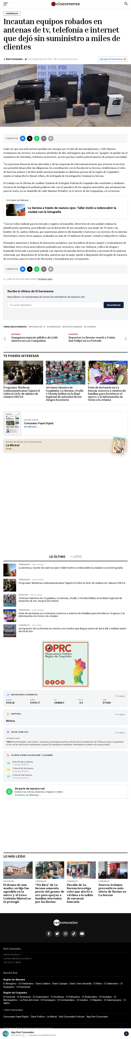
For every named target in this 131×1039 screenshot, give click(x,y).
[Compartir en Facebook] (22, 138)
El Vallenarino (111, 983)
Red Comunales (14, 59)
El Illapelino (96, 1000)
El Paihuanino (73, 997)
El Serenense (24, 997)
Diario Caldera (43, 983)
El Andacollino (89, 997)
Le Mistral (52, 1016)
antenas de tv (37, 327)
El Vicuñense (57, 997)
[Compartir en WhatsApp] (36, 138)
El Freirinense (23, 987)
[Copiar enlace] (51, 138)
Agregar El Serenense (111, 59)
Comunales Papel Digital (15, 1016)
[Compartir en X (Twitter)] (29, 138)
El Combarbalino (66, 1000)
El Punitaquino (48, 1000)
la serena (90, 327)
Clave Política (38, 1016)
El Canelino (82, 1000)
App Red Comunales (97, 1016)
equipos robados (73, 327)
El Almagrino (9, 983)
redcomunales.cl (11, 954)
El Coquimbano (41, 997)
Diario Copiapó (60, 983)
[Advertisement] (65, 477)
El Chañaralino (26, 983)
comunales (54, 327)
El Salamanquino (113, 1000)
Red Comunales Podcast (72, 1016)
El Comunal (9, 997)
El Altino (98, 983)
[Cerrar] (126, 1033)
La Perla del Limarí (29, 1000)
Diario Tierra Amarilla (81, 983)
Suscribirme (113, 305)
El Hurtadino (105, 997)
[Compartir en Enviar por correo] (43, 138)
